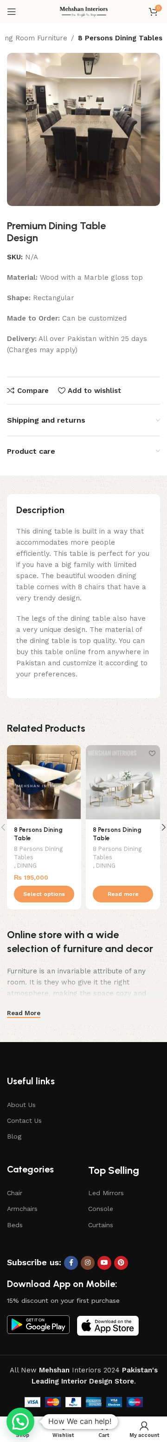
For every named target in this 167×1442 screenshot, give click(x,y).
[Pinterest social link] (121, 1263)
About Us (21, 1104)
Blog (14, 1136)
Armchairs (22, 1208)
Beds (15, 1225)
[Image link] (38, 1324)
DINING (27, 865)
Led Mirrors (106, 1193)
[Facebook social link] (71, 1263)
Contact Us (24, 1120)
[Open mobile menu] (11, 11)
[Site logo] (84, 11)
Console (100, 1208)
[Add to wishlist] (73, 753)
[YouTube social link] (104, 1263)
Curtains (100, 1225)
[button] (20, 1422)
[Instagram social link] (88, 1263)
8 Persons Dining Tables (120, 38)
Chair (14, 1193)
